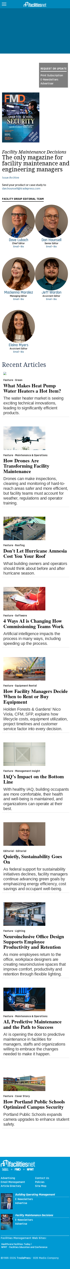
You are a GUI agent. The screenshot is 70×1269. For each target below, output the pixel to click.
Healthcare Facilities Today (15, 1244)
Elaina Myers (18, 345)
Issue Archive (10, 177)
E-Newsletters (49, 79)
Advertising (8, 1178)
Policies (39, 1182)
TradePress (24, 1258)
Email (16, 246)
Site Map (40, 1186)
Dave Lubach (18, 239)
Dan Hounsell (51, 239)
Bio (22, 246)
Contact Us (42, 1178)
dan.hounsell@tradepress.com (21, 188)
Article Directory (11, 1186)
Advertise (21, 1203)
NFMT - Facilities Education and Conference (24, 1247)
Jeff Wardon (51, 292)
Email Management (13, 1182)
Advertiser (47, 83)
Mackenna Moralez (18, 292)
